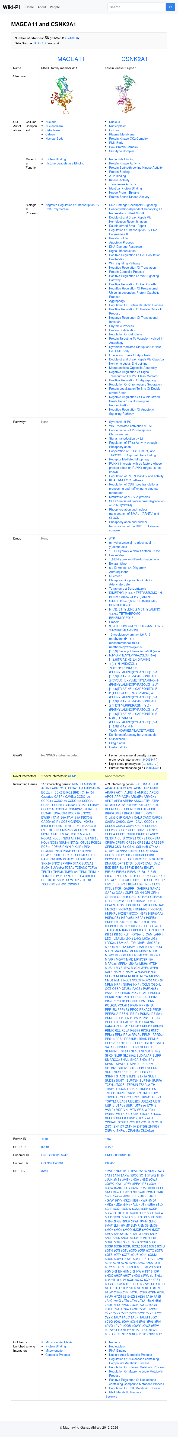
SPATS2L (122, 1063)
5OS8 (144, 1242)
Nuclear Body (54, 138)
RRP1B (120, 1043)
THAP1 (110, 1089)
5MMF (125, 1225)
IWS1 (157, 926)
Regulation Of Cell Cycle (125, 334)
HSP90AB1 (112, 917)
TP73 (135, 1097)
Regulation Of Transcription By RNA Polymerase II (133, 232)
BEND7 (131, 809)
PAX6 (126, 992)
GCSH (65, 821)
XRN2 (72, 776)
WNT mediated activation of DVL (131, 426)
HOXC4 (134, 913)
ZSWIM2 (73, 884)
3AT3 (108, 1175)
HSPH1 (110, 921)
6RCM (118, 1284)
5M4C (152, 1221)
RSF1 (139, 1043)
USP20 (46, 880)
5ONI (143, 1238)
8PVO (109, 1325)
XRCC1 (145, 1114)
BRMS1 (148, 813)
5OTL (124, 1250)
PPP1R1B (146, 1005)
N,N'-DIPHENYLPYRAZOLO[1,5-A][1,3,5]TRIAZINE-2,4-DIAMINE (132, 657)
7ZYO (158, 1313)
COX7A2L (61, 809)
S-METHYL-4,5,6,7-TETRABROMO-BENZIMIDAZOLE (133, 603)
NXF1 (137, 984)
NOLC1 (136, 980)
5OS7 (135, 1242)
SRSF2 (143, 1072)
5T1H (145, 1259)
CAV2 (139, 821)
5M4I (117, 1225)
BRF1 (139, 813)
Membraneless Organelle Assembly (133, 367)
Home (29, 7)
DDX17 (119, 855)
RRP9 (130, 1043)
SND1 (143, 1059)
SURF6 (157, 1080)
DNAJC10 (60, 813)
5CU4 (159, 1213)
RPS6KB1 (131, 1038)
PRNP (157, 1009)
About (42, 7)
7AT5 (125, 1300)
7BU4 (108, 1304)
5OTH (109, 1250)
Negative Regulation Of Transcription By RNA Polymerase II (72, 207)
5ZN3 (133, 1263)
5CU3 (150, 1213)
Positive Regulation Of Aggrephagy (132, 380)
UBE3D (90, 876)
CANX (147, 817)
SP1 (151, 1059)
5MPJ (137, 1233)
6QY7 (148, 1279)
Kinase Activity (119, 180)
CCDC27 (88, 800)
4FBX (136, 1196)
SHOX (109, 1055)
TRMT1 (58, 876)
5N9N (116, 1238)
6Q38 (130, 1279)
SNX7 (56, 863)
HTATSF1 (122, 921)
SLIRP (157, 1055)
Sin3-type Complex (122, 151)
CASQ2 (121, 821)
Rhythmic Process (121, 326)
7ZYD (141, 1313)
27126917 (149, 763)
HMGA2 (158, 905)
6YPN (152, 1292)
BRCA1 (129, 813)
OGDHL (156, 984)
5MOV (109, 1233)
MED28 (90, 830)
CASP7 (59, 796)
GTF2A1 (143, 896)
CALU (138, 817)
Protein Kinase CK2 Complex (128, 138)
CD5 (141, 825)
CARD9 (157, 817)
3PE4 (144, 1183)
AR (81, 788)
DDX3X (150, 855)
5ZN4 (141, 1263)
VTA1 (65, 880)
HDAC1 (141, 901)
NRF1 (118, 984)
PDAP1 (144, 992)
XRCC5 (110, 1118)
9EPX (118, 1330)
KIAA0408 (89, 825)
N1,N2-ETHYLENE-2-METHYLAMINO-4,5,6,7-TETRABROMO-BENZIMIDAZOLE (135, 613)
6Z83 (133, 1296)
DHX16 (139, 859)
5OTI (117, 1250)
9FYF (117, 1334)
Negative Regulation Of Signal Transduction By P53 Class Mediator (133, 374)
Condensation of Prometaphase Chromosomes (130, 432)
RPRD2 (157, 1034)
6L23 (115, 1279)
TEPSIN (132, 1084)
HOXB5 (88, 821)
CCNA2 (46, 805)
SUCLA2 (87, 863)
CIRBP (140, 834)
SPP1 (149, 1063)
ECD (108, 867)
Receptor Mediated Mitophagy (129, 459)
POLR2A (111, 1005)
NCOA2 (46, 838)
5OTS (109, 1254)
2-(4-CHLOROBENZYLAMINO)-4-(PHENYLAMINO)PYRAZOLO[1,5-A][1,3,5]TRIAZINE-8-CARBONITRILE (133, 697)
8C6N (134, 1321)
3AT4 (116, 1175)
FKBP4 (131, 884)
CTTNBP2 (90, 809)
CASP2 (110, 821)
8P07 (157, 1321)
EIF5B (132, 876)
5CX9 (143, 1217)
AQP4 (126, 796)
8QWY (136, 1325)
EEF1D (129, 867)
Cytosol (50, 134)
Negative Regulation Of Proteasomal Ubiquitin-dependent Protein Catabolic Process (134, 292)
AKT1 (120, 792)
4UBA (151, 1204)
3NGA (135, 1179)
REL (118, 1030)
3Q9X (118, 1188)
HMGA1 (146, 905)
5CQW (126, 1208)
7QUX (118, 1309)
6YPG (118, 1292)
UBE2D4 (78, 876)
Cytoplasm (52, 130)
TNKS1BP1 (133, 1093)
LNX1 (57, 830)
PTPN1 (144, 1018)
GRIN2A (110, 896)
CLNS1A (111, 838)
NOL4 (45, 842)
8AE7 (117, 1317)
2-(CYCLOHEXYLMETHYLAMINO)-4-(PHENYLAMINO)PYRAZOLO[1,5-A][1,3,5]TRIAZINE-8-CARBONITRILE (134, 684)
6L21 (160, 1275)
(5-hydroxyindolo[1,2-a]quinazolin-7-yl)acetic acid (133, 544)
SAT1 (108, 1047)
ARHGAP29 (92, 788)
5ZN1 (116, 1263)
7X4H (127, 1309)
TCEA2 (69, 867)
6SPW (144, 1284)
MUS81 (110, 967)
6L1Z (153, 1275)
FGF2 (153, 880)
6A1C (157, 1263)
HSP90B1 (127, 917)
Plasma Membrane (121, 134)
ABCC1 (153, 784)
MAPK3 (67, 830)
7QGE (109, 1309)
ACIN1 (138, 788)
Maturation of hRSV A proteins (129, 497)
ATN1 (122, 805)
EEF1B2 (118, 867)
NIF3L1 (95, 838)
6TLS (140, 1288)
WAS (140, 1109)
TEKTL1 (46, 871)
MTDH (153, 963)
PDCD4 (155, 992)
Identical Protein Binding (125, 188)
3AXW (125, 1175)
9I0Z (125, 1334)
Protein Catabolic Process (126, 271)
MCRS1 (78, 830)
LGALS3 (119, 938)
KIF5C (118, 934)
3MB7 (126, 1179)
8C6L (117, 1321)
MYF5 (144, 967)
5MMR (135, 1225)
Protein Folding (119, 238)
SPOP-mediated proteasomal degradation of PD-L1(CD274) (137, 503)
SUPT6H (145, 1080)
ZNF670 (122, 1130)
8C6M (125, 1321)
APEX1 (154, 792)
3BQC (134, 1175)
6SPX (153, 1284)
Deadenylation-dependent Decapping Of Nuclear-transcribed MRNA (135, 211)
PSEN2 (124, 1013)
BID (153, 809)
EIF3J (142, 871)
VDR (119, 1109)
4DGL (127, 1196)
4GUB (153, 1196)
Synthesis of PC (120, 421)
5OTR (159, 1250)
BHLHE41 (143, 809)
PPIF (88, 851)
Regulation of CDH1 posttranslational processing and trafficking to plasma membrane (134, 488)
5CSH (144, 1208)
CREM (109, 846)
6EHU (126, 1267)
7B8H (150, 1300)
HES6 (120, 905)
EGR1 (139, 867)
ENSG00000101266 (118, 1155)
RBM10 (125, 1026)
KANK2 (127, 930)
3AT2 (160, 1171)
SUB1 (152, 1076)
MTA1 (66, 834)
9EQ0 (144, 1330)
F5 (106, 880)
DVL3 (157, 863)
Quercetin (115, 576)
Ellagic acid (117, 743)
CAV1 (131, 821)
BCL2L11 (47, 792)
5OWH (118, 1259)
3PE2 (136, 1183)
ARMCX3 (150, 796)
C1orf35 (110, 817)
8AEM (144, 1317)
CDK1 (141, 830)
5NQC (125, 1238)
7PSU (125, 1304)
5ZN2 (124, 1263)
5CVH (135, 1217)
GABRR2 (143, 888)
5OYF (137, 1259)
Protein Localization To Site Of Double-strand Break (135, 390)
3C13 (142, 1175)
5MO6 (153, 1225)
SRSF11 (132, 1072)
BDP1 (121, 809)
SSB (152, 1072)
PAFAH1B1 (150, 988)
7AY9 (133, 1300)
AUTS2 (157, 805)
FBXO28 (123, 880)
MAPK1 (144, 947)
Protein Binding (55, 159)
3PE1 (127, 1183)
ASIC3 (138, 800)
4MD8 (109, 1204)
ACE (130, 788)
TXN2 (67, 876)
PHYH (66, 846)
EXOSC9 (150, 876)
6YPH (126, 1292)
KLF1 (127, 934)
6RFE (127, 1284)
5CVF (117, 1217)
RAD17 (128, 1022)
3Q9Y (126, 1188)
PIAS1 (145, 997)
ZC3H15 (134, 1122)
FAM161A (73, 817)
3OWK (109, 1183)
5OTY (117, 1254)
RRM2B (153, 1038)
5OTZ (126, 1254)
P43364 (58, 1163)
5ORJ (118, 1242)
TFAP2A (144, 1084)
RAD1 (118, 1022)
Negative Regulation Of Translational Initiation (133, 319)
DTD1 (130, 863)
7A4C (108, 1300)
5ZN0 (108, 1263)
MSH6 (143, 963)
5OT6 (152, 1246)
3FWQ (151, 1175)
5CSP (153, 1208)
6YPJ (135, 1292)
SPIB (141, 1063)
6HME (127, 1271)
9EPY (127, 1330)
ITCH (149, 926)
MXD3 (75, 834)
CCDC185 (74, 800)
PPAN (134, 1005)
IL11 (52, 825)
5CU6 (108, 1217)
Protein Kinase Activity (124, 163)
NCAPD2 (144, 972)
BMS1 (119, 813)
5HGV (117, 1221)
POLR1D (78, 851)
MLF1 (57, 834)
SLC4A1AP (144, 1055)
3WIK (159, 1192)
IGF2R (151, 921)
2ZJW (143, 1171)
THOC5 (121, 1089)
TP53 (119, 1097)
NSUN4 (64, 842)
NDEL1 (57, 838)
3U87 (125, 1192)
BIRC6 (109, 813)
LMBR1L (47, 830)
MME (129, 959)
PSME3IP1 (112, 1018)
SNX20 (46, 863)
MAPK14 (156, 947)
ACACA (110, 788)
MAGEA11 (71, 58)
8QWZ (146, 1325)
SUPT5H (132, 1080)
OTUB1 (126, 988)
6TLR (132, 1288)
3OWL (119, 1183)
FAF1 (113, 880)
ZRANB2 (134, 1130)
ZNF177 (119, 1126)
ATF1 (147, 800)
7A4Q (117, 1300)
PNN (151, 1001)
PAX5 (117, 992)
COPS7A (154, 838)
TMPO (120, 1093)
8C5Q (109, 1321)
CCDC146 (60, 800)
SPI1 (133, 1063)
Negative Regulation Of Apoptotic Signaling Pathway (131, 411)
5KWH (135, 1221)
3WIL (108, 1196)
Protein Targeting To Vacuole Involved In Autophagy (136, 340)
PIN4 (87, 846)
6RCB (109, 1284)
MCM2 (134, 951)
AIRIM (154, 788)
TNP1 (146, 1093)
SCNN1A (119, 1047)
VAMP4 (110, 1109)
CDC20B (58, 805)
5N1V (145, 1233)
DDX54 (109, 859)
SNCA (134, 1059)
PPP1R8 (123, 1009)
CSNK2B (142, 846)
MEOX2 (155, 955)
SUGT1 (121, 1080)
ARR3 (118, 800)
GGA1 (120, 892)
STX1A (142, 1076)
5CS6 (136, 1208)
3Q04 (152, 1183)
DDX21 (129, 855)
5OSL (152, 1242)
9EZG (109, 1334)
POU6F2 (123, 1005)
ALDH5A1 (71, 788)
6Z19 (126, 1296)
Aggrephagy (117, 301)
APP (117, 796)
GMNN (139, 892)
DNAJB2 (111, 863)
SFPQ (155, 1051)
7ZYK (150, 1313)
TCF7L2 (110, 1084)
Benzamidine (118, 563)
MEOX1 (143, 955)
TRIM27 (93, 871)
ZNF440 (130, 1126)
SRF (132, 1068)
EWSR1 (46, 817)
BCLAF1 (110, 809)
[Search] (170, 7)
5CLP (108, 1208)
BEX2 (58, 792)
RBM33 (147, 1026)
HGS (127, 905)
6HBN (118, 1271)
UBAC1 (122, 1101)
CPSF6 (110, 842)
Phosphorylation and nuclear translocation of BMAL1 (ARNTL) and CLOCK (134, 513)
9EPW (109, 1330)
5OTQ (150, 1250)
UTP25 (56, 880)
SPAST (110, 1063)
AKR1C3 (58, 788)
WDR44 (150, 1109)
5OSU (127, 1246)
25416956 (71, 38)
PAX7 (134, 992)
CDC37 (122, 830)
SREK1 (123, 1068)
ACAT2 (121, 788)
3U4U (117, 1192)
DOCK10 (74, 813)
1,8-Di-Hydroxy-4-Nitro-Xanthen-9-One (134, 551)
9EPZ (136, 1330)
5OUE (134, 1254)
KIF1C (159, 930)
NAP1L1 (119, 972)
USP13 (109, 1105)
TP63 (127, 1097)
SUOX (45, 867)
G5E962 (46, 1163)
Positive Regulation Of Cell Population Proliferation (134, 257)
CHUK (131, 834)
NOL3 (127, 980)
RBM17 (136, 1026)
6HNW (137, 1271)
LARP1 (158, 934)
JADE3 (76, 825)
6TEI (161, 1284)
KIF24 (109, 934)
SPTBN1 (111, 1068)
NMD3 (109, 980)
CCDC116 (150, 821)
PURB (109, 1022)
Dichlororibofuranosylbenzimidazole (132, 734)
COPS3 (142, 838)
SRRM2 (152, 1068)
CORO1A (47, 809)
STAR (77, 863)
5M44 (144, 1221)
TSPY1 (156, 1097)
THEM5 (58, 871)
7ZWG (153, 1309)
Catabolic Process (57, 1354)
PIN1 (154, 997)
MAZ (125, 951)
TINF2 (143, 1089)
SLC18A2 (129, 1055)
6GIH (157, 1267)
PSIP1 (134, 1013)
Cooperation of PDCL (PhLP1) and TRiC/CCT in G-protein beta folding (132, 453)
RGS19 (135, 1030)
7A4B (157, 1296)
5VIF (160, 1259)
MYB (119, 967)
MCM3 (143, 951)
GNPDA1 (76, 821)
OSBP (116, 988)
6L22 (108, 1279)
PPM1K (46, 855)
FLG (140, 884)
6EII (133, 1267)
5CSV (109, 1213)
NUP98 (127, 984)
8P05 (142, 1321)
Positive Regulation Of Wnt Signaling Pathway (134, 277)
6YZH (118, 1296)
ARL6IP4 (137, 796)
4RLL (134, 1204)
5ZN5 (149, 1263)
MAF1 (141, 942)
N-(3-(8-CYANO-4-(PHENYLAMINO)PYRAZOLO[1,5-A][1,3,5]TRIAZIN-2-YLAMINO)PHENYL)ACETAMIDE (133, 724)
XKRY (135, 1114)
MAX (117, 951)
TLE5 (152, 1089)
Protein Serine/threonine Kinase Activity (136, 167)
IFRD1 (142, 921)
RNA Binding (117, 1350)
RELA (125, 1030)
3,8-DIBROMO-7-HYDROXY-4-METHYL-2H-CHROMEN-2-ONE (136, 628)
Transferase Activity (122, 184)
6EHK (117, 1267)
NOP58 (158, 980)
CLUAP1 (94, 805)
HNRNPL (111, 913)
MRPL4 (122, 963)
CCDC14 (47, 800)
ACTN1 (46, 788)
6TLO (116, 1288)
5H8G (109, 1221)
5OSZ (136, 1246)
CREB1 (131, 842)
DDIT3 (109, 855)
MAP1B (132, 947)
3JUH (108, 1179)
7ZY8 (133, 1313)
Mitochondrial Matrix (59, 1342)
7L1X (116, 1304)
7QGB (134, 1304)
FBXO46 (86, 817)
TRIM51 (46, 876)
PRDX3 (57, 855)
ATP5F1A (145, 805)
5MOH (146, 1229)
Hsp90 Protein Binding (124, 192)
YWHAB (150, 1118)
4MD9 (118, 1204)
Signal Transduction (122, 250)
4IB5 (135, 1200)
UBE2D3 (134, 1101)
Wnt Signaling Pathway (124, 263)
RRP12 (109, 1043)
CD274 (120, 825)
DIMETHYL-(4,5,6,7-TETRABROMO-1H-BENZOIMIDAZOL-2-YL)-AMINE (136, 594)
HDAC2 (151, 901)
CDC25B (151, 825)
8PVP (118, 1325)
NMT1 (118, 980)
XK (128, 1114)
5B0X (159, 1204)
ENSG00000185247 (54, 1155)
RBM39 (158, 1026)
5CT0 (117, 1213)
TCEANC (81, 867)
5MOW (119, 1233)
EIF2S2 (132, 871)
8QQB (127, 1325)
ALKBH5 (130, 792)
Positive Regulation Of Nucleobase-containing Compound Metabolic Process (136, 1381)
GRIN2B (122, 896)
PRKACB (145, 1009)
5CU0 (134, 1213)
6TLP (124, 1288)
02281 (45, 1146)
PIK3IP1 (77, 846)
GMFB (129, 892)
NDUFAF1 (69, 838)
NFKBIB (133, 976)
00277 (109, 1146)
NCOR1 (110, 976)
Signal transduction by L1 (126, 438)
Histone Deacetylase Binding (64, 163)
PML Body (116, 142)
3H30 (160, 1175)
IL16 (120, 926)
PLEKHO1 (133, 1001)
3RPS (160, 1188)
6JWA (145, 1275)
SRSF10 (119, 1072)
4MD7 (152, 1200)
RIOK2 (145, 1030)
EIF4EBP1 (112, 876)
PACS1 (137, 988)
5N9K (154, 1233)
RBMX (109, 1030)
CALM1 (128, 817)
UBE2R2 (146, 1101)
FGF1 (144, 880)
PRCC (134, 1009)
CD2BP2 (131, 825)
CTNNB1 (134, 851)
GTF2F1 (110, 901)
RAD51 (138, 1022)
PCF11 (46, 846)
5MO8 (118, 1229)
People (55, 7)
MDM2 (109, 955)
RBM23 (61, 859)
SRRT (109, 1072)
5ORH (109, 1242)
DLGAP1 (47, 813)
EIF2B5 (110, 871)
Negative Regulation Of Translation (132, 267)
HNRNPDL (155, 909)
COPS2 (131, 838)
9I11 (139, 1334)
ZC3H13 (122, 1122)
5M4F (109, 1225)
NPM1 (109, 984)
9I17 (159, 1334)
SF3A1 (125, 1051)
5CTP (125, 1213)
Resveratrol (116, 555)
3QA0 (143, 1188)
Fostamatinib (118, 747)
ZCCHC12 (48, 884)
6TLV (156, 1288)
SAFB (160, 1043)
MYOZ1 (85, 834)
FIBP (161, 880)
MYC (127, 967)
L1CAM (148, 934)
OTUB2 (85, 842)
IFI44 (44, 825)
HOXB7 (123, 913)
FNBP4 (148, 884)
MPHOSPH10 (143, 959)
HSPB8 (151, 917)
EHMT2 (149, 867)
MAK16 (110, 947)
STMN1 (131, 1076)
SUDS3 (110, 1080)
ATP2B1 (132, 805)
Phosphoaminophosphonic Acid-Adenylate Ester (130, 582)
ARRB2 (128, 800)
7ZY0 (108, 1313)
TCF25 (92, 867)
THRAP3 (132, 1089)
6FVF (140, 1267)
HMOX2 (110, 909)
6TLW (109, 1292)
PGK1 (119, 997)
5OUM (152, 1254)
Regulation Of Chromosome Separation (135, 384)
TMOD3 (110, 1093)
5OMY (134, 1238)
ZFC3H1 (156, 1122)
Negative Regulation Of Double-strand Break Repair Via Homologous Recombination (134, 401)
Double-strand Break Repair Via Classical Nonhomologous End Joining (137, 361)
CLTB (121, 838)
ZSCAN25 (147, 1130)
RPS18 (109, 1038)
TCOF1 (121, 1084)
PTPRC (154, 1018)
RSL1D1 (149, 1043)
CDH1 (132, 830)
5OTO (133, 1250)
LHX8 (137, 938)
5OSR (118, 1246)
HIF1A (136, 905)
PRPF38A (111, 1013)
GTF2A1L (156, 896)
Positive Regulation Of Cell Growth (132, 284)
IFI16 (133, 921)
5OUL (143, 1254)
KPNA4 (137, 934)
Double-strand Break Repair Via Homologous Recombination (130, 219)
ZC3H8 (145, 1122)
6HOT (127, 1275)
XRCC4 (156, 1114)
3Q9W (109, 1188)
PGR (127, 997)
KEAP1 (149, 930)
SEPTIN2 (132, 1047)
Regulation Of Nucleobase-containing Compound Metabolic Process (134, 1361)
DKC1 (159, 859)
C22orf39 (47, 796)
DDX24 (139, 855)
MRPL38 (111, 963)
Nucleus (50, 121)
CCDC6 (110, 825)
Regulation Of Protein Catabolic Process (136, 305)
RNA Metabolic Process (125, 1392)
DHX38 (150, 859)
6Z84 (141, 1296)
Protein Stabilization (122, 330)
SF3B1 (135, 1051)
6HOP (155, 1271)
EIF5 (123, 876)
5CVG (126, 1217)
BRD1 (77, 792)
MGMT (120, 959)
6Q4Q (139, 1279)
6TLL (108, 1288)
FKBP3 (120, 884)
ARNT (109, 800)
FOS (157, 884)
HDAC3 (110, 905)
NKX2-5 (154, 976)
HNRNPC (141, 909)
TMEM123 (71, 871)
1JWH (109, 1171)
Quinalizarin (117, 738)
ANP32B (143, 792)
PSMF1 (82, 855)
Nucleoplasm (54, 126)
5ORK (127, 1242)
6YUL (161, 1292)
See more (111, 1396)
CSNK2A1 (134, 58)
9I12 (145, 1334)
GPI (147, 892)
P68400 (110, 1163)
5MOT (156, 1229)
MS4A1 (133, 963)
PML (144, 1001)
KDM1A (138, 930)
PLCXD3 (47, 851)
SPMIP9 (66, 863)
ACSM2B (90, 784)
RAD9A (149, 1022)
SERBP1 (146, 1047)
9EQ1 (153, 1330)
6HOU (136, 1275)
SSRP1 (110, 1076)
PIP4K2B (119, 1001)
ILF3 (68, 825)
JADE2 (109, 930)
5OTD (161, 1246)
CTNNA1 (121, 851)
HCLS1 (130, 901)
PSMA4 (156, 1013)
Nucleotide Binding (121, 159)
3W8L (142, 1192)
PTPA (134, 1018)
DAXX (154, 851)
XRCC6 (121, 1118)
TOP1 (155, 1093)
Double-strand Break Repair (127, 225)
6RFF (135, 1284)
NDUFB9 (83, 838)
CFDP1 (121, 834)
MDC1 (153, 951)
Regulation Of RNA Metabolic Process (135, 1388)
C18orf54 (88, 792)
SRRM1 (141, 1068)
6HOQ (109, 1275)
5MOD (127, 1229)
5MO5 (144, 1225)
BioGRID (40, 43)
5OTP (141, 1250)
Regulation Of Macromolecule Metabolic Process (136, 1373)
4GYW (109, 1200)
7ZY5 (124, 1313)
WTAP (74, 880)
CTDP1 (110, 851)
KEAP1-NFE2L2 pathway (126, 480)
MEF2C (132, 955)
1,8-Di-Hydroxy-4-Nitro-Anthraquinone (134, 559)
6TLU (148, 1288)
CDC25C (111, 830)
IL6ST (60, 825)
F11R (161, 876)
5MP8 (128, 1233)
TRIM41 (145, 1097)
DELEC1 (128, 859)
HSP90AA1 (155, 913)
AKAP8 (110, 792)
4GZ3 (127, 1200)
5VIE (153, 1259)
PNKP (67, 851)
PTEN (125, 1018)
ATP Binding (117, 176)
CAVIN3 (70, 796)
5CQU (117, 1208)
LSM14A (123, 942)
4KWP (143, 1200)
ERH (140, 876)
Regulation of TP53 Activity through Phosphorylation (133, 444)
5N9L (108, 1238)
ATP (112, 538)
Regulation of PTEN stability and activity (136, 476)
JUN (118, 930)
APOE (109, 796)
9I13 (152, 1334)
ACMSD (77, 784)
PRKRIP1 (69, 855)
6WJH (45, 1171)
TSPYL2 (110, 1101)
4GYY (118, 1200)
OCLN (146, 984)
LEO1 (109, 938)
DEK (118, 859)
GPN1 (155, 892)
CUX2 (145, 851)
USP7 (130, 1105)
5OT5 (144, 1246)
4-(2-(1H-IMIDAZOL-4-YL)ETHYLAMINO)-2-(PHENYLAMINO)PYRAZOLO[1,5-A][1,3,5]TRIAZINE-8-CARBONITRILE (133, 669)
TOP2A (110, 1097)
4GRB (144, 1196)
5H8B (151, 1217)
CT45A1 (154, 846)
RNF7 (155, 1030)
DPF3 (121, 863)
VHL (126, 1109)
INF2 (127, 926)
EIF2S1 (121, 871)
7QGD (153, 1304)
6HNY (146, 1271)
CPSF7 (120, 842)
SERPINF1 (112, 1051)
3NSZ (144, 1179)
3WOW (117, 1196)
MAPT (109, 951)
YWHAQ (110, 1122)
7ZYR (109, 1317)
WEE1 (120, 1114)
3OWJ (153, 1179)
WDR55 (110, 1114)
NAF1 (109, 972)
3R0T (152, 1188)
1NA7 (117, 1171)
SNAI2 (125, 1059)
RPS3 (119, 1038)
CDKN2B (71, 805)
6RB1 (156, 1279)
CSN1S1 (120, 846)
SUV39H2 (57, 867)
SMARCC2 (112, 1059)
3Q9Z (135, 1188)
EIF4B (151, 871)
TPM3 (83, 871)
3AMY (152, 1171)
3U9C (133, 1192)
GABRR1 (130, 888)
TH (153, 1084)
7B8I (158, 1300)
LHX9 (146, 938)
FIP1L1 (110, 884)
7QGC (143, 1304)
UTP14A (140, 1105)
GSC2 (133, 896)
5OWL (128, 1259)
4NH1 (126, 1204)
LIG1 (154, 938)
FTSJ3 (109, 888)
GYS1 (120, 901)
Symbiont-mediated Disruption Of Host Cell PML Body (135, 348)
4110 (44, 1138)
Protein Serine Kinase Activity (129, 196)
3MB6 (117, 1179)
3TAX (108, 1192)
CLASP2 (152, 834)
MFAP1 (110, 959)
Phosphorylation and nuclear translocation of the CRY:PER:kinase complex (134, 526)
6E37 (108, 1267)
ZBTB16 (85, 880)
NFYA (144, 976)
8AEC (126, 1317)
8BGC (153, 1317)
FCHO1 (135, 880)
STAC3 (120, 1076)
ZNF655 (61, 884)
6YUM (109, 1296)
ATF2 (155, 800)
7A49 (149, 1296)
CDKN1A (152, 830)
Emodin (114, 622)
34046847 (148, 759)
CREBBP (157, 842)
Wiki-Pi (11, 7)
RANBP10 (48, 859)
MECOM (120, 955)
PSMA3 (145, 1013)
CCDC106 (83, 796)
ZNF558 (142, 1126)
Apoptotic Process (121, 242)
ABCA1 (142, 784)
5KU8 (126, 1221)
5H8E (160, 1217)
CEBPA (110, 834)
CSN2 (131, 846)
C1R (119, 817)
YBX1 (139, 1118)
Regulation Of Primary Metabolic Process (137, 1367)
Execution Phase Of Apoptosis (130, 355)
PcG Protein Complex (123, 147)
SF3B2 (145, 1051)
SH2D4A (85, 859)
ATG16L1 (111, 805)
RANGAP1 (112, 1026)
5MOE (137, 1229)
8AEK (135, 1317)
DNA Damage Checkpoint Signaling (133, 205)
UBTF (157, 1101)
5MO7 (109, 1229)
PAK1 (109, 992)
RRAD (143, 1038)
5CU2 (142, 1213)
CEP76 (82, 805)
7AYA (141, 1300)
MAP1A (121, 947)
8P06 (149, 1321)
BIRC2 (67, 792)
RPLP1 (147, 1034)
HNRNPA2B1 (125, 909)
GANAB (155, 888)
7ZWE (143, 1309)
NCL (153, 972)
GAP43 (110, 892)
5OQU (152, 1238)
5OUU (109, 1259)
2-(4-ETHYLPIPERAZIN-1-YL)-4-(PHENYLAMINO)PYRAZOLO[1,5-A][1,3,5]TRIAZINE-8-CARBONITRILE (133, 709)
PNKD (58, 851)
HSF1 (143, 913)
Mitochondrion (54, 1350)
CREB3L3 (143, 842)
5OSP (109, 1246)
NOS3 (54, 842)
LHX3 (129, 938)
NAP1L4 (131, 972)
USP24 (120, 1105)
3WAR (150, 1192)
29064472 (152, 767)
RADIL (92, 855)
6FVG (149, 1267)
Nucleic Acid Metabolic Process (130, 1354)
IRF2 (134, 926)
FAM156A (59, 817)
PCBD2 (96, 842)
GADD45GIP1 (50, 821)
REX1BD (73, 859)
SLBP (118, 1055)
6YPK (143, 1292)
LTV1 (133, 942)
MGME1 (46, 834)
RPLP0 (136, 1034)
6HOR (118, 1275)
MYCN (135, 967)
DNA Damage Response (125, 246)
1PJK (126, 1171)
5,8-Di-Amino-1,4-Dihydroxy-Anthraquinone (128, 569)
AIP (146, 788)
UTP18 (151, 1105)
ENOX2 (86, 813)
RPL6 (127, 1034)
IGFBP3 (110, 926)
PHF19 (135, 997)
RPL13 (109, 1034)
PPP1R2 (111, 1009)
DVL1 (149, 863)
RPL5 (118, 1034)
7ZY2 (116, 1313)
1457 (108, 1138)
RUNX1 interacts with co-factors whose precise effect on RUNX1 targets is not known (135, 467)
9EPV (155, 1325)
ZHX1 (109, 1126)
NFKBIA (121, 976)
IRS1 (141, 926)
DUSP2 (139, 863)
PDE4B (56, 846)
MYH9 (153, 967)
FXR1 (119, 888)
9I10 (132, 1334)
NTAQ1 (74, 842)
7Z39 (135, 1309)
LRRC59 (110, 942)
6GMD (109, 1271)
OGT (108, 988)
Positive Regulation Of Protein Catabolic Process (136, 311)
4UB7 (142, 1204)
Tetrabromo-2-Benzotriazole (127, 588)
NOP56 (147, 980)
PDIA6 (109, 997)
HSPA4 (140, 917)
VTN (133, 1109)
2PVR (134, 1171)
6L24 (123, 1279)
